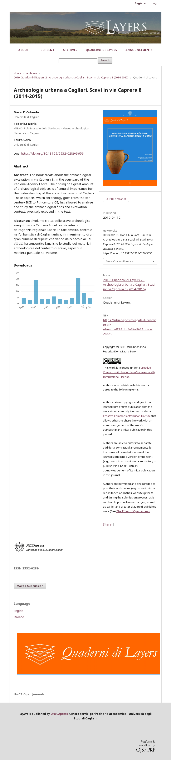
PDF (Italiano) (117, 199)
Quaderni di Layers (101, 50)
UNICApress (59, 714)
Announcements (139, 50)
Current (47, 50)
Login (155, 3)
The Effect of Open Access (133, 511)
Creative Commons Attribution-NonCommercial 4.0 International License (129, 372)
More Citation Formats (119, 261)
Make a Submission (30, 586)
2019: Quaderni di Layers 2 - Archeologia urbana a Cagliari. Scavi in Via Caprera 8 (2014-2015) (71, 77)
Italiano (19, 617)
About (24, 50)
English (18, 611)
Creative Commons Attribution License (127, 416)
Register (141, 3)
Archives (70, 50)
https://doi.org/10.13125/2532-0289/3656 (52, 153)
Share (107, 524)
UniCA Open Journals (29, 694)
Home (17, 73)
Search (105, 60)
